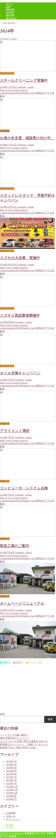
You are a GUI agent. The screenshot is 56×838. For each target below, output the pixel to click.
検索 (2, 714)
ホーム (9, 4)
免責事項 (29, 833)
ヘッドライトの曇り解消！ (14, 735)
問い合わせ (11, 18)
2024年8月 (11, 796)
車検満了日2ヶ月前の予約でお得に (18, 747)
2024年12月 (12, 786)
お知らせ (11, 816)
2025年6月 (11, 780)
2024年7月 (11, 799)
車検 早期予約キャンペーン (14, 738)
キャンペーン (13, 819)
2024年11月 (12, 789)
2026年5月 (11, 767)
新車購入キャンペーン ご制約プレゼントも (24, 744)
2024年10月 (12, 793)
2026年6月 (11, 764)
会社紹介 (10, 12)
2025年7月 (11, 777)
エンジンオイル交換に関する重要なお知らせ (24, 741)
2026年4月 (11, 771)
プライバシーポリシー (12, 833)
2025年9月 (11, 774)
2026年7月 (11, 761)
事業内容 (10, 9)
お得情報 (11, 813)
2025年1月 (11, 783)
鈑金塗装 (10, 15)
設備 (8, 7)
